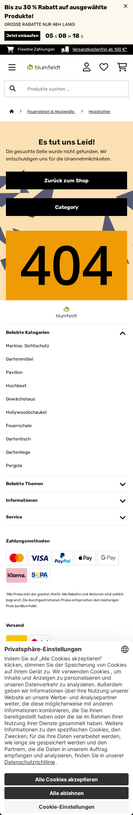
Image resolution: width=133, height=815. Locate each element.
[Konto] (87, 67)
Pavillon (14, 372)
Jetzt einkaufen (22, 35)
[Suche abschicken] (13, 88)
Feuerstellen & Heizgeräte (51, 111)
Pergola (14, 465)
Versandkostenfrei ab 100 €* (99, 49)
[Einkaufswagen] (122, 67)
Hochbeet (16, 385)
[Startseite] (18, 111)
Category (66, 207)
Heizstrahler (99, 111)
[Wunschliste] (103, 67)
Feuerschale (19, 425)
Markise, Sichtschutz (27, 345)
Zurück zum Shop (66, 180)
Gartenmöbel (19, 359)
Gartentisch (18, 439)
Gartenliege (18, 452)
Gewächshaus (20, 399)
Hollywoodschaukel (26, 412)
